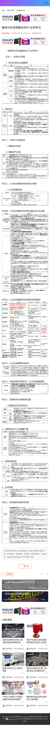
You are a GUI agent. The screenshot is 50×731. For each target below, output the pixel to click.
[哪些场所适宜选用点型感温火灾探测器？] (37, 688)
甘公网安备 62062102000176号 (32, 719)
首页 (3, 10)
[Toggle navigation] (46, 3)
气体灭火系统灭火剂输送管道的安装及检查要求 (13, 698)
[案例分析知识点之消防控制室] (13, 659)
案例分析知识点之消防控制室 (13, 669)
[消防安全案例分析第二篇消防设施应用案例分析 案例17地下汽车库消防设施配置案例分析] (13, 631)
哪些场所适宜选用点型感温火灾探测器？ (36, 698)
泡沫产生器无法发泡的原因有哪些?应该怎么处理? (36, 641)
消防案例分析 (36, 33)
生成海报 (9, 574)
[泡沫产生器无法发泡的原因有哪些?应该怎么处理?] (37, 631)
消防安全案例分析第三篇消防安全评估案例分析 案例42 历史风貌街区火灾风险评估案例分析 (36, 669)
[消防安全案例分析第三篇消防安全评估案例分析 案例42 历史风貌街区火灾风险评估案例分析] (37, 659)
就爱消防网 (6, 33)
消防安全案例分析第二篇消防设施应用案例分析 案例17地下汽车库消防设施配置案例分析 (13, 641)
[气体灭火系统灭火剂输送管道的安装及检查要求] (13, 688)
